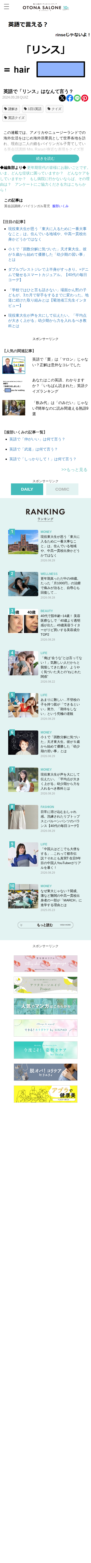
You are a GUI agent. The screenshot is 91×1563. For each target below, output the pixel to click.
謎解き (13, 109)
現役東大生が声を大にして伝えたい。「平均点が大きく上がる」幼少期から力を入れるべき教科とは (47, 320)
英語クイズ (16, 118)
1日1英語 (35, 109)
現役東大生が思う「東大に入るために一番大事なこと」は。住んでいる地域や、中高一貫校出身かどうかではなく (47, 234)
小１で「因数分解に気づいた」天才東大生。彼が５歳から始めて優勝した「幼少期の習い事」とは (47, 254)
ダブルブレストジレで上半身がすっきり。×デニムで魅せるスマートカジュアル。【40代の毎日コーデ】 (48, 274)
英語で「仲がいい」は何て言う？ (37, 439)
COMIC (62, 489)
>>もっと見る (74, 469)
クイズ (56, 109)
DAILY (27, 489)
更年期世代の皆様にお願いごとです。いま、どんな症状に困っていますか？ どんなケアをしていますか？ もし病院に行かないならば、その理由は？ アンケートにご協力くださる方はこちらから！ (45, 179)
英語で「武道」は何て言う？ (33, 449)
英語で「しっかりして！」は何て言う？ (43, 459)
